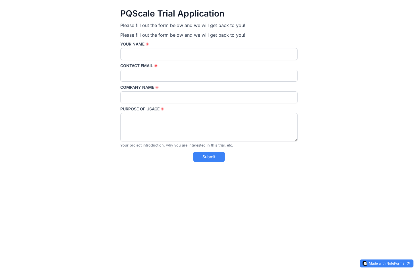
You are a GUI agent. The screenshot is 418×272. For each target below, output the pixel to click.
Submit (209, 156)
